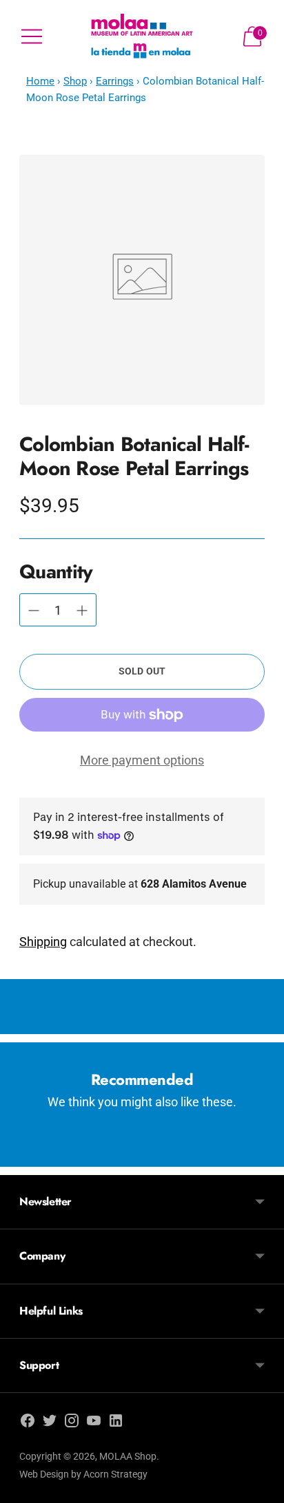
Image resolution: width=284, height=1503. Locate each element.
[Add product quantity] (34, 610)
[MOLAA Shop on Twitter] (49, 1423)
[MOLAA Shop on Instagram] (71, 1423)
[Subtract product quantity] (82, 610)
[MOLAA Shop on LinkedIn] (116, 1423)
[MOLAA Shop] (142, 36)
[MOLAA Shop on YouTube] (93, 1423)
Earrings (115, 81)
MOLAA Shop (127, 1456)
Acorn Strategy (115, 1474)
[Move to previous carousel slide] (19, 1155)
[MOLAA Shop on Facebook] (27, 1423)
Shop (75, 81)
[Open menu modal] (31, 36)
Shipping (43, 941)
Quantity (55, 571)
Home (40, 81)
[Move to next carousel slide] (264, 1155)
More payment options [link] (142, 760)
